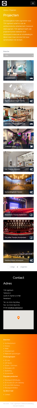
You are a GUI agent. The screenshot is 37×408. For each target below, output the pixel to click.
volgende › (24, 267)
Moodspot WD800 (11, 388)
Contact (7, 394)
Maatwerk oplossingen (12, 354)
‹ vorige (12, 267)
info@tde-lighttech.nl (15, 308)
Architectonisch (10, 343)
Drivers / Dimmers (11, 365)
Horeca (7, 346)
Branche (6, 51)
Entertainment (9, 351)
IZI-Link (7, 360)
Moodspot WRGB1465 (12, 380)
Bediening (8, 371)
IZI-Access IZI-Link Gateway (14, 383)
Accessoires (9, 373)
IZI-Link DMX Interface (12, 385)
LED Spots (8, 363)
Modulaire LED (10, 368)
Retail (6, 348)
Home (5, 10)
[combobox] (18, 55)
